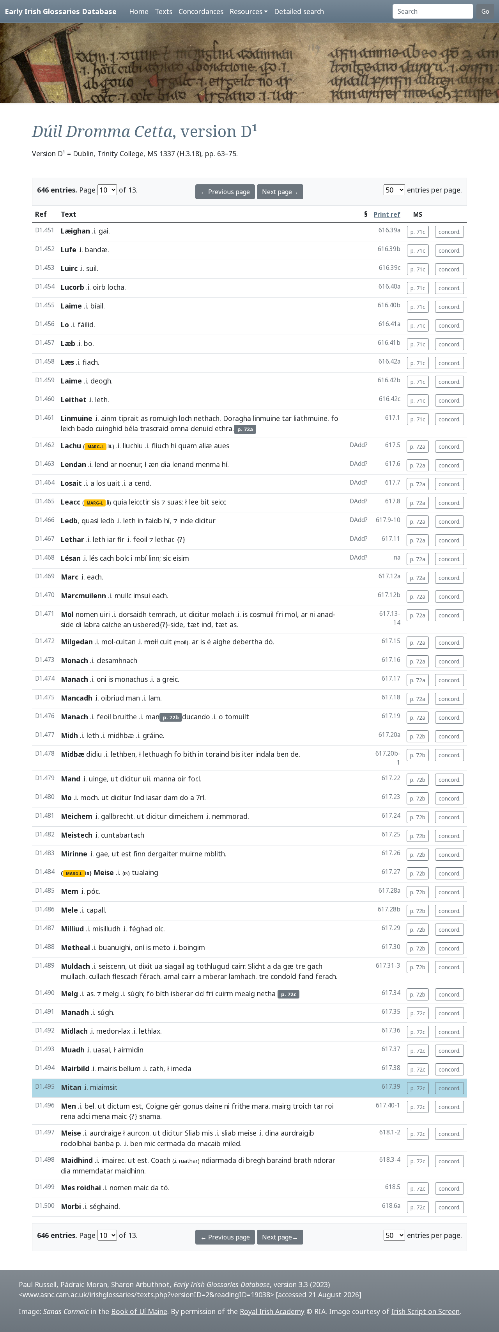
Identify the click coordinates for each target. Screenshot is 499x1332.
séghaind (104, 1206)
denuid (202, 428)
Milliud (72, 928)
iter (247, 754)
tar (287, 418)
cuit (166, 641)
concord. (449, 231)
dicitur (205, 520)
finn (139, 853)
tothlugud (213, 966)
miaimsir (103, 1087)
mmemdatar (93, 1170)
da (277, 966)
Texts (163, 11)
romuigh (163, 418)
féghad (140, 928)
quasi (90, 520)
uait (113, 483)
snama (149, 1116)
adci (83, 1116)
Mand (70, 778)
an (127, 624)
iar (111, 539)
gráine (153, 735)
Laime (71, 305)
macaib (209, 1143)
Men (68, 1106)
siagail (174, 966)
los (100, 483)
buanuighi (115, 947)
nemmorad (230, 816)
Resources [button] (246, 11)
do (184, 797)
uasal (101, 1049)
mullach (73, 976)
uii (146, 778)
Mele (69, 910)
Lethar (72, 539)
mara (260, 1106)
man (133, 698)
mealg (245, 993)
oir (181, 778)
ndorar (324, 1160)
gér (175, 1106)
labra (91, 624)
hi (173, 445)
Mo (66, 797)
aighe (221, 641)
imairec (112, 1160)
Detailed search (299, 11)
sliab (228, 1133)
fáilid (86, 324)
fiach (90, 362)
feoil (140, 539)
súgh (135, 993)
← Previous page (225, 191)
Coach (160, 1160)
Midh (69, 735)
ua (158, 966)
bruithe (125, 716)
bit (204, 501)
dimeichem (186, 816)
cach (107, 558)
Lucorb (72, 287)
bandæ (96, 249)
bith (189, 754)
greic (170, 679)
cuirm (224, 993)
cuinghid (109, 428)
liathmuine (310, 418)
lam (154, 698)
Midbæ (72, 754)
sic (167, 558)
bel (89, 1106)
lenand (183, 464)
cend (142, 483)
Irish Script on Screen (425, 1311)
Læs (67, 362)
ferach (325, 976)
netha (266, 993)
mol (291, 614)
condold (283, 976)
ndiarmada (219, 1160)
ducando (196, 716)
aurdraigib (297, 1133)
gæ (288, 966)
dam (170, 797)
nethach (206, 418)
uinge (98, 778)
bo (88, 343)
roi (329, 1106)
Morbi (71, 1206)
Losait (71, 483)
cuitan (126, 641)
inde (186, 520)
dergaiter (162, 853)
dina (272, 1133)
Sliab (192, 1133)
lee (193, 501)
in (140, 520)
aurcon (138, 1133)
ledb (108, 520)
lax (125, 1031)
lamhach (242, 976)
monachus (131, 679)
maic (119, 1116)
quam (187, 445)
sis (155, 501)
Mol (67, 614)
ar (113, 464)
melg (111, 993)
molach (222, 614)
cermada (171, 1143)
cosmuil (262, 614)
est (126, 853)
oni (101, 679)
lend (101, 464)
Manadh (75, 1012)
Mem (69, 891)
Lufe (68, 249)
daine (213, 1106)
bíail (96, 305)
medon (107, 1031)
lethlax (149, 1031)
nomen (87, 614)
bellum (130, 1068)
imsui (141, 595)
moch (89, 797)
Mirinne (74, 853)
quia (120, 501)
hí (224, 464)
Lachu (71, 445)
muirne (191, 853)
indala (264, 754)
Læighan (75, 230)
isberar (182, 993)
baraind (279, 1160)
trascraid (154, 428)
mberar (215, 976)
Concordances (201, 11)
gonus (193, 1106)
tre (300, 966)
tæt (193, 624)
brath (302, 1160)
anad (325, 614)
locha (116, 287)
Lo (65, 324)
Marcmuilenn (83, 595)
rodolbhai (76, 1143)
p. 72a (417, 446)
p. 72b (417, 736)
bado (85, 428)
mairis (107, 1068)
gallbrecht (117, 816)
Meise (71, 1133)
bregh (255, 1160)
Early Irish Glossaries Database (61, 11)
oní (139, 947)
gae (102, 853)
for (192, 778)
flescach (125, 976)
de (294, 754)
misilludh (106, 928)
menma (208, 464)
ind (206, 624)
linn (154, 558)
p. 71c (418, 231)
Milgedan (77, 641)
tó (164, 1187)
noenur (130, 464)
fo (334, 418)
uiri (105, 614)
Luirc (69, 268)
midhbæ (121, 735)
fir (120, 539)
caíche (111, 624)
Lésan (71, 558)
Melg (69, 993)
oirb (99, 287)
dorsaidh (133, 614)
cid (199, 993)
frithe (241, 1106)
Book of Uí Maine (139, 1311)
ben (282, 754)
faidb (153, 520)
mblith (214, 853)
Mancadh (76, 698)
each (94, 576)
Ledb (69, 520)
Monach (74, 660)
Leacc (70, 501)
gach (314, 966)
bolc (122, 558)
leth (101, 399)
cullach (99, 976)
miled (231, 1143)
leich (68, 428)
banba (104, 1143)
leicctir (139, 501)
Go (485, 11)
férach (150, 976)
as (144, 418)
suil (91, 268)
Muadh (73, 1049)
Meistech (76, 835)
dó (268, 641)
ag (190, 966)
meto (161, 947)
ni (312, 614)
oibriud (112, 698)
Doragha (237, 418)
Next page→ (280, 191)
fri (279, 614)
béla (131, 428)
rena (68, 1116)
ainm (109, 418)
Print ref (387, 214)
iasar (153, 797)
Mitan (71, 1087)
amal (171, 976)
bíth (162, 993)
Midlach (74, 1031)
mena (101, 1116)
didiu (94, 754)
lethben (123, 754)
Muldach (75, 966)
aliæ (205, 445)
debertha (247, 641)
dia (165, 464)
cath (156, 1068)
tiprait (129, 418)
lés (93, 558)
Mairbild (75, 1068)
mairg (281, 1106)
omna (179, 428)
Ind (138, 797)
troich (302, 1106)
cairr (238, 966)
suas (174, 501)
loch (185, 418)
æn (154, 464)
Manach (74, 679)
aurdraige (105, 1133)
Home (139, 11)
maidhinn (129, 1170)
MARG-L (95, 446)
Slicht (256, 966)
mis (207, 1133)
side (67, 624)
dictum (118, 1106)
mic (149, 1143)
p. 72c (418, 1013)
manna (164, 778)
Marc (69, 576)
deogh (100, 380)
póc (93, 891)
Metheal (75, 947)
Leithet (74, 399)
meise (247, 1133)
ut (183, 614)
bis (235, 754)
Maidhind (77, 1160)
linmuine (266, 418)
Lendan (73, 464)
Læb (68, 343)
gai (103, 230)
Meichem (76, 816)
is (245, 614)
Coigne (157, 1106)
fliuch (160, 445)
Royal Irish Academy (272, 1311)
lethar (164, 539)
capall (96, 910)
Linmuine (76, 418)
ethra (223, 428)
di (78, 624)
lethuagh (157, 754)
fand (305, 976)
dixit (145, 966)
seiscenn (112, 966)
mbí (140, 558)
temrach (162, 614)
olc (158, 928)
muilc (123, 595)
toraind (217, 754)
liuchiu (133, 445)
